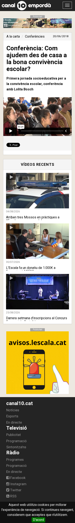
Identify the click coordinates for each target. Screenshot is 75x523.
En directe (14, 422)
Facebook (17, 478)
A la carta (13, 36)
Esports (12, 416)
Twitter (15, 490)
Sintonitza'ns (16, 447)
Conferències (35, 36)
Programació (16, 441)
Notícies (12, 410)
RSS (12, 496)
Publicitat (13, 435)
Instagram (17, 484)
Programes (15, 459)
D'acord (38, 520)
